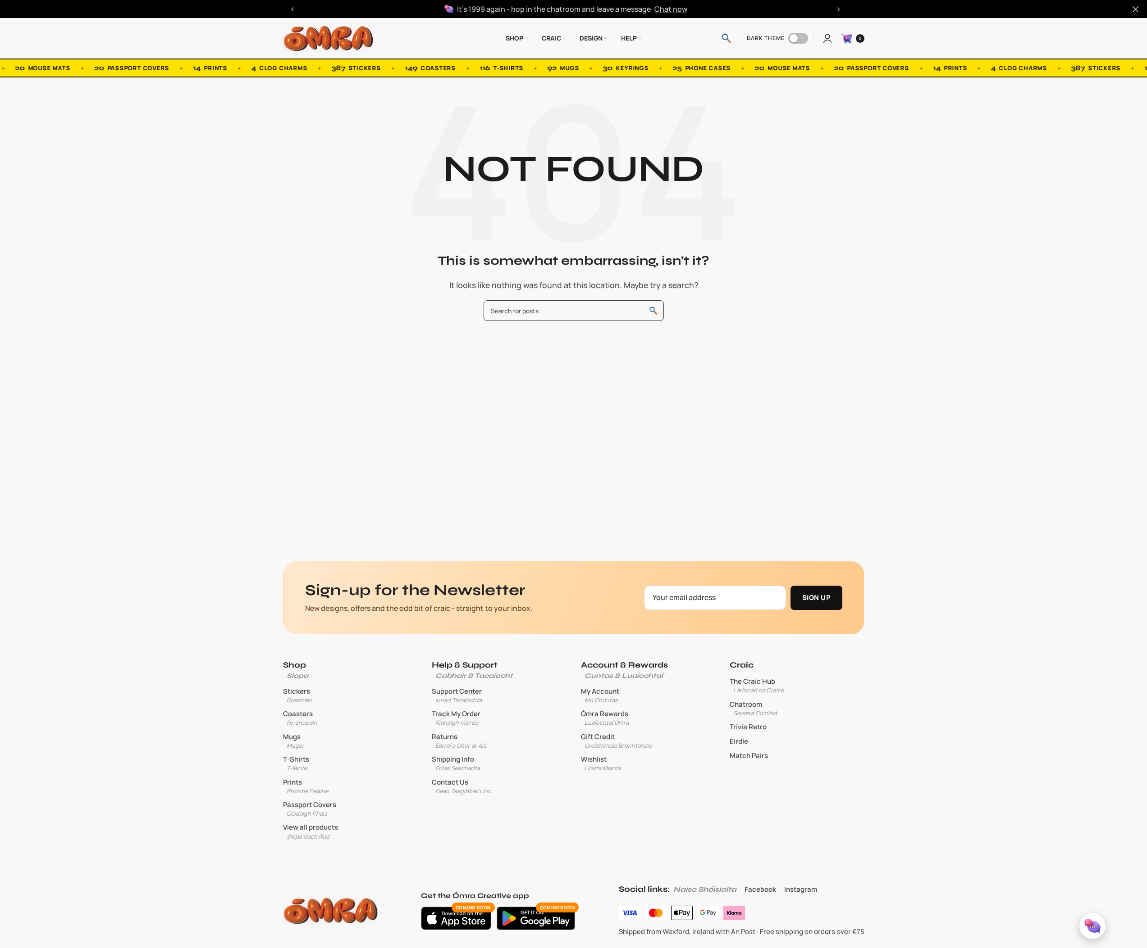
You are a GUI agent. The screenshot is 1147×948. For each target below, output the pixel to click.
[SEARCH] (653, 310)
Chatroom (753, 708)
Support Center (457, 695)
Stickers (297, 695)
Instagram (800, 889)
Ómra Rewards (605, 718)
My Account (600, 695)
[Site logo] (328, 37)
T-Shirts (296, 763)
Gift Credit (616, 740)
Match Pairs (749, 755)
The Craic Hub (757, 685)
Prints (305, 786)
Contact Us (461, 786)
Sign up (816, 597)
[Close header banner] (1135, 9)
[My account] (827, 38)
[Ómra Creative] (330, 911)
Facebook (760, 889)
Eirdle (739, 741)
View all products (310, 831)
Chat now (670, 9)
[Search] (726, 38)
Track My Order (456, 718)
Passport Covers (309, 808)
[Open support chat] (1092, 926)
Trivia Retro (748, 726)
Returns (459, 740)
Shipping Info (456, 763)
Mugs (293, 740)
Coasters (300, 718)
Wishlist (601, 763)
